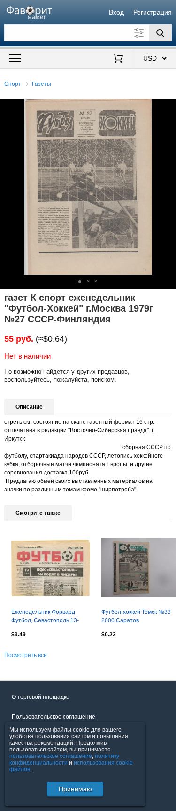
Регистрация (152, 12)
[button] (167, 107)
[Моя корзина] (117, 59)
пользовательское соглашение (50, 756)
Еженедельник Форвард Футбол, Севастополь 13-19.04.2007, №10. (45, 617)
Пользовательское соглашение (53, 716)
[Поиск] (160, 32)
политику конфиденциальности (64, 759)
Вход (116, 12)
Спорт (12, 84)
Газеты (41, 84)
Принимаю (75, 789)
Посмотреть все (25, 655)
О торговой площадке (40, 697)
